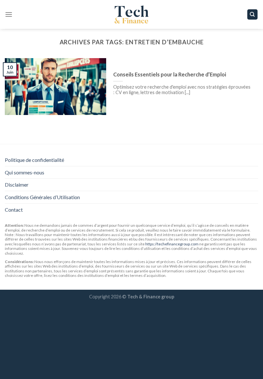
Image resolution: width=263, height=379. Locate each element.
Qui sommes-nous (24, 172)
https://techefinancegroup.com (172, 244)
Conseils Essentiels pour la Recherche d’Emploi (169, 74)
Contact (14, 210)
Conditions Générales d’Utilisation (42, 197)
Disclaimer (17, 184)
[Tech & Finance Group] (131, 14)
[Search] (252, 14)
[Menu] (9, 14)
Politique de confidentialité (34, 160)
